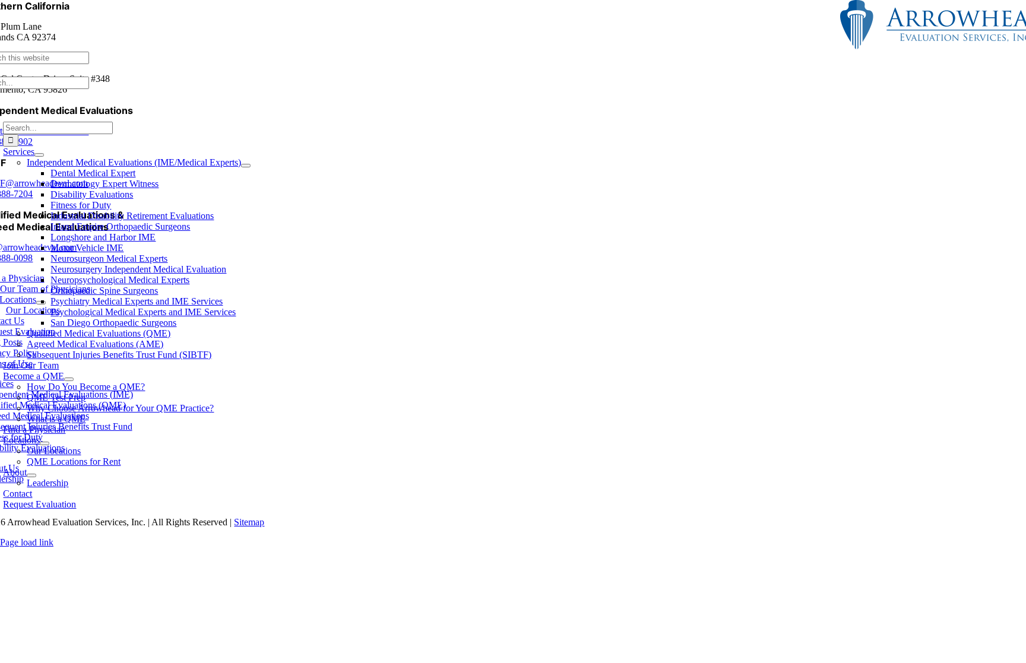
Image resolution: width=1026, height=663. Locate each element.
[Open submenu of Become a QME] (69, 379)
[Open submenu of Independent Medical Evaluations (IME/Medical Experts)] (246, 165)
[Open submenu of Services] (39, 155)
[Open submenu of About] (31, 475)
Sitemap (249, 522)
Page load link (26, 542)
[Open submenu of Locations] (44, 443)
